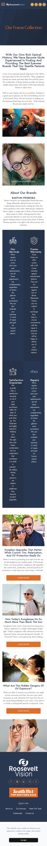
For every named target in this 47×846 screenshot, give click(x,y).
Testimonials (17, 766)
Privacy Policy (19, 786)
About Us (9, 761)
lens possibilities (29, 93)
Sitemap (30, 786)
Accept (23, 840)
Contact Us (30, 766)
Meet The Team (35, 761)
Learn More (23, 530)
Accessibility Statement (23, 783)
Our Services (21, 761)
